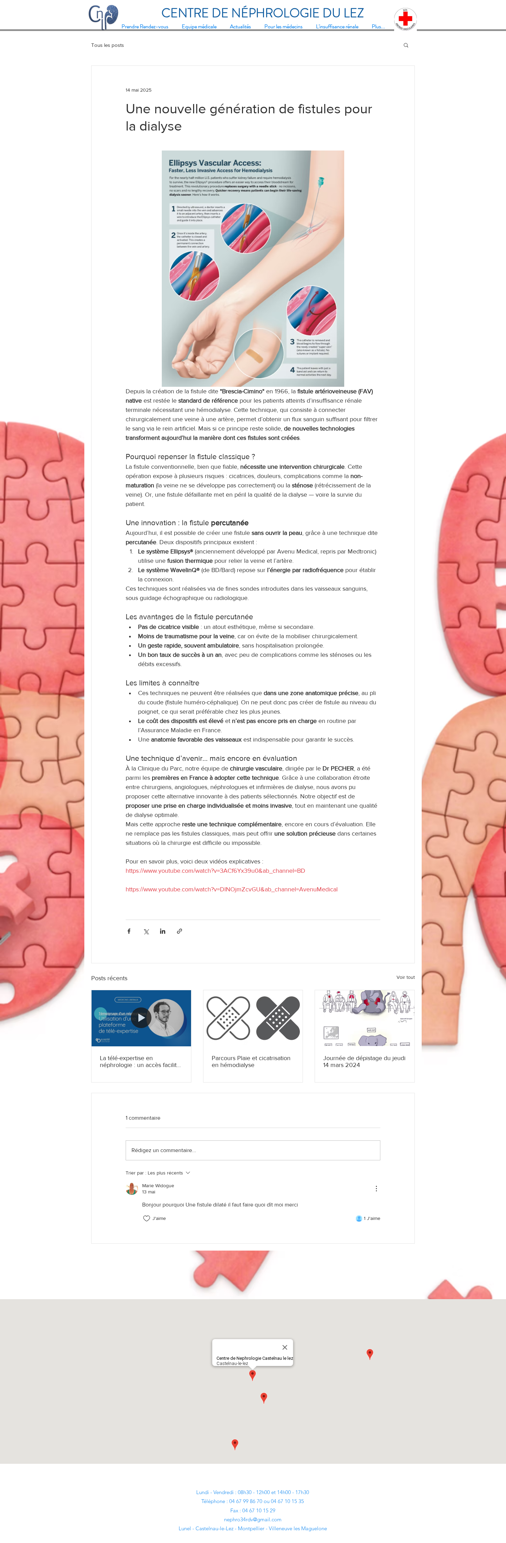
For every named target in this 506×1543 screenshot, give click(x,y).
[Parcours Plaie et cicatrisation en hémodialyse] (253, 1018)
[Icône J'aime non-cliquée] (146, 1218)
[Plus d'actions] (376, 1188)
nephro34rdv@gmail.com (253, 1519)
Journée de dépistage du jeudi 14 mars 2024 (364, 1061)
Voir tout (406, 977)
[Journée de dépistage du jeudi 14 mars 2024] (364, 1018)
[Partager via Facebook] (129, 931)
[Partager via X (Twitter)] (146, 931)
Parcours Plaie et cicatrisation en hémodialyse (251, 1061)
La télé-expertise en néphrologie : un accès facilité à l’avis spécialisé (140, 1061)
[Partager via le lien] (179, 931)
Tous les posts (107, 45)
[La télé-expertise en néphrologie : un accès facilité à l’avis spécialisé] (141, 1018)
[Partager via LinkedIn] (162, 931)
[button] (406, 45)
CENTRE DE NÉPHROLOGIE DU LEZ (262, 13)
